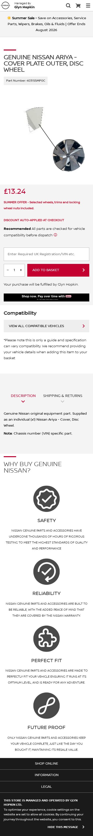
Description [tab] (23, 395)
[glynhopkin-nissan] (5, 5)
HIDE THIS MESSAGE (63, 827)
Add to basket (45, 270)
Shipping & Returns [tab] (62, 395)
